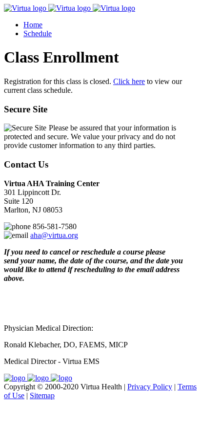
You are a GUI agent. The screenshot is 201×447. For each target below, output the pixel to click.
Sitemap (42, 395)
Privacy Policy (149, 387)
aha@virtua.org (54, 235)
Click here (129, 81)
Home (32, 25)
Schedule (37, 33)
